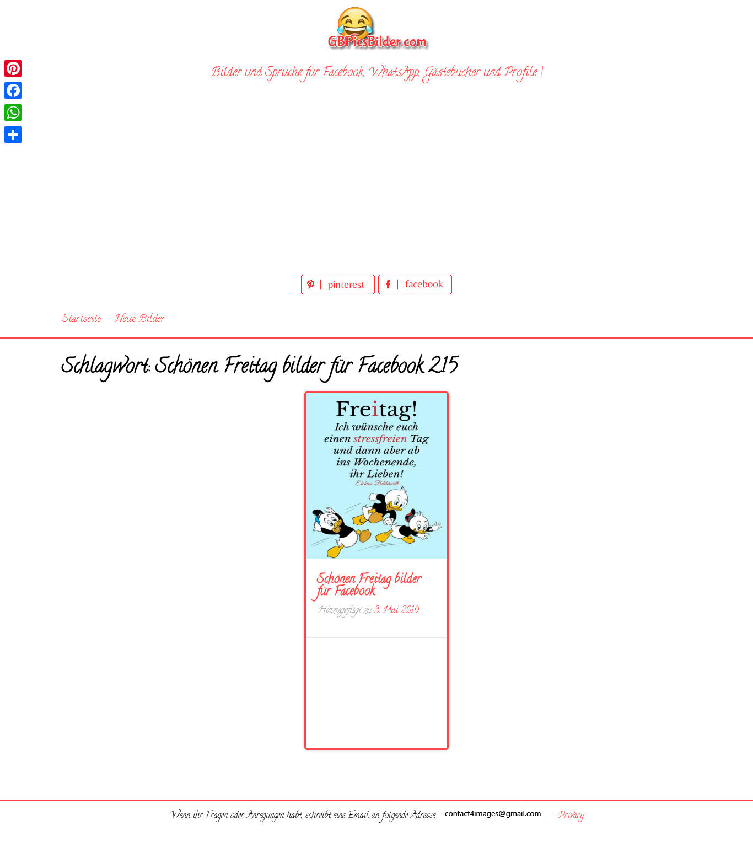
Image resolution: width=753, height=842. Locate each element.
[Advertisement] (376, 189)
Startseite (81, 320)
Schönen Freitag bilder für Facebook (369, 586)
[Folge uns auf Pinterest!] (339, 293)
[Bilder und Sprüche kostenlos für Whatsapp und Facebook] (376, 28)
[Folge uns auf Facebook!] (415, 293)
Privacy (571, 816)
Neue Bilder (140, 320)
